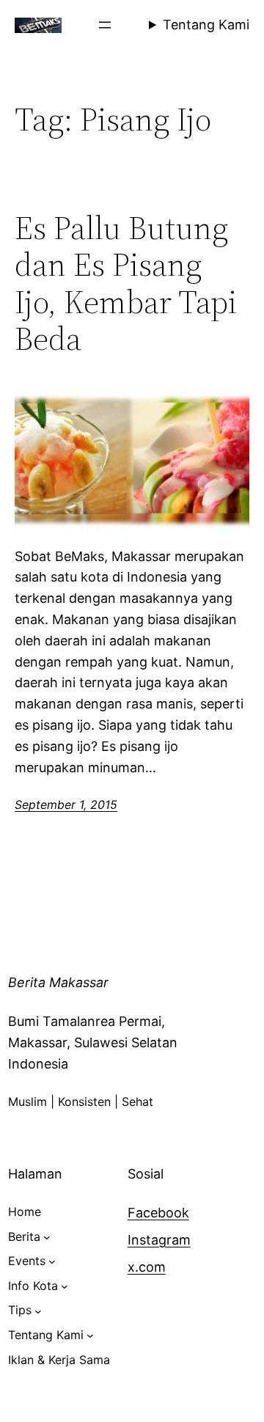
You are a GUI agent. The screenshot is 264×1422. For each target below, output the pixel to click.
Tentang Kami (206, 24)
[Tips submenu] (38, 1310)
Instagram (159, 1239)
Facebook (158, 1212)
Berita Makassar (58, 982)
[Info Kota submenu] (64, 1286)
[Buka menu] (105, 25)
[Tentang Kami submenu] (90, 1335)
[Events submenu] (52, 1261)
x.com (147, 1267)
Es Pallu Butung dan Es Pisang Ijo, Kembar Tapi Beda (126, 284)
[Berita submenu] (47, 1237)
